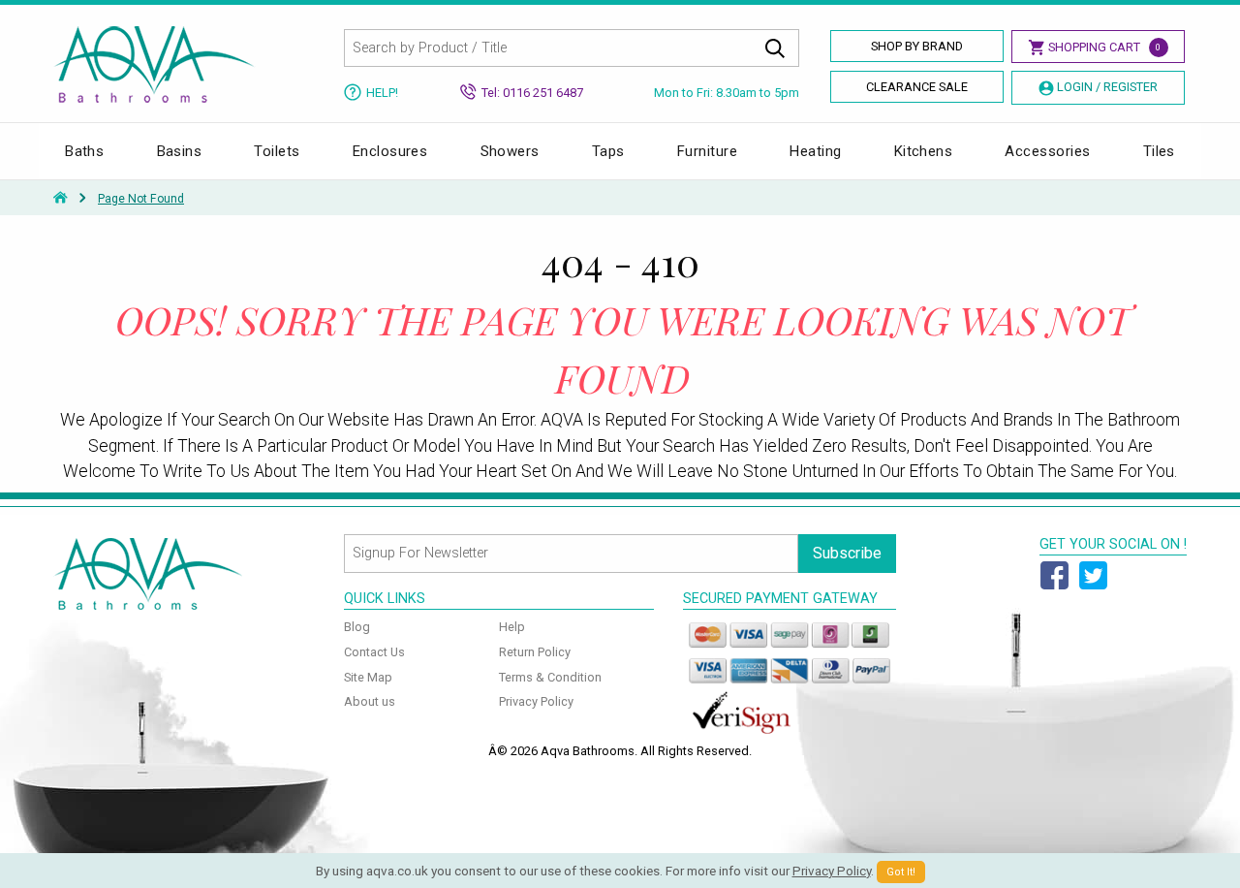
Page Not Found (141, 199)
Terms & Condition (550, 677)
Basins (179, 151)
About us (369, 701)
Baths (84, 151)
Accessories (1047, 151)
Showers (510, 151)
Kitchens (923, 151)
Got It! (900, 872)
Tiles (1159, 151)
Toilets (276, 151)
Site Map (368, 677)
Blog (357, 626)
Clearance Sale (917, 86)
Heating (815, 151)
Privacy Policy (536, 701)
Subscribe (847, 553)
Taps (608, 151)
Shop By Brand (917, 46)
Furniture (707, 151)
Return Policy (535, 652)
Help (512, 626)
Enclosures (390, 151)
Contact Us (374, 652)
